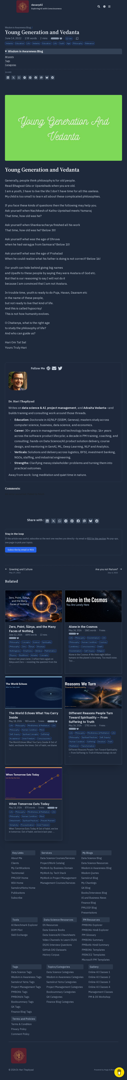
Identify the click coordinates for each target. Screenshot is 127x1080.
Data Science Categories (60, 972)
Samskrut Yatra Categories (61, 982)
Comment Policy (20, 1034)
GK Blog (85, 887)
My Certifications (20, 868)
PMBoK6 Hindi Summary (95, 944)
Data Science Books (54, 929)
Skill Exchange (19, 934)
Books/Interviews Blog (94, 892)
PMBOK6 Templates (93, 949)
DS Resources (50, 925)
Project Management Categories (64, 986)
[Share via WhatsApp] (19, 77)
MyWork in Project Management (58, 877)
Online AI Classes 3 (99, 982)
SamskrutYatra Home (23, 887)
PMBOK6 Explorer (92, 925)
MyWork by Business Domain (56, 868)
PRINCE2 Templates (93, 954)
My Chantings (88, 882)
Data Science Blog (91, 858)
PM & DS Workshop (99, 996)
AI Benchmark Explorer (24, 925)
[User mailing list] (54, 368)
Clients (15, 863)
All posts (9, 57)
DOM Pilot (16, 929)
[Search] (99, 6)
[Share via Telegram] (24, 77)
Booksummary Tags (22, 1001)
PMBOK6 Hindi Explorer (95, 929)
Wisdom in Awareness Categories (64, 977)
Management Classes (100, 991)
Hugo (106, 1070)
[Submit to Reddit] (52, 77)
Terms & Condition (21, 1024)
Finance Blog (88, 902)
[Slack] (48, 368)
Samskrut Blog (89, 877)
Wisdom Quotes (90, 872)
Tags (7, 61)
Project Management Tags (26, 986)
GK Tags (15, 1006)
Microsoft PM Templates (96, 959)
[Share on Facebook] (36, 77)
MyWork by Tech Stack (53, 872)
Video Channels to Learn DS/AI (60, 939)
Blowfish (114, 1070)
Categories (10, 65)
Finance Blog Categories (60, 1001)
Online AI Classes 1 (99, 972)
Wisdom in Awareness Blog (18, 27)
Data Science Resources (94, 863)
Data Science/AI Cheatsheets (59, 934)
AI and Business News (93, 897)
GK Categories (54, 996)
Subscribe (16, 897)
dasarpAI (46, 6)
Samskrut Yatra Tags (23, 982)
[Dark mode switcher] (104, 6)
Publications (18, 892)
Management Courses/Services (57, 882)
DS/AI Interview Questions (57, 944)
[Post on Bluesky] (47, 77)
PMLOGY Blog (89, 907)
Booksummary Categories (61, 991)
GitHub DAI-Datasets (54, 949)
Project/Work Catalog (52, 863)
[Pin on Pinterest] (30, 77)
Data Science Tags (21, 972)
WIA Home (17, 882)
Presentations (89, 912)
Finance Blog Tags (21, 1011)
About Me (16, 858)
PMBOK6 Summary (92, 939)
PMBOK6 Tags (19, 991)
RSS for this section (96, 538)
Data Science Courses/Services (57, 858)
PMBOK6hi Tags (20, 996)
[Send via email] (41, 77)
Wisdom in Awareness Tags (26, 977)
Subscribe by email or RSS (21, 549)
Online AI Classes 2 (99, 977)
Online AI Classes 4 (99, 986)
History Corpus (51, 954)
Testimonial (17, 872)
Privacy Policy (18, 1029)
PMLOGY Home (19, 877)
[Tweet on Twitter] (13, 77)
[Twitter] (60, 368)
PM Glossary (89, 934)
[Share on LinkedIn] (8, 77)
